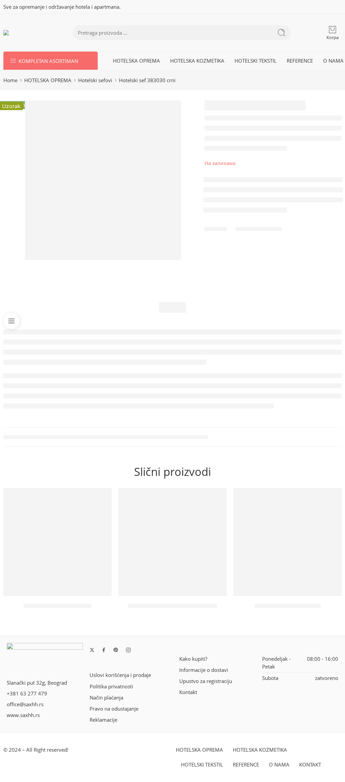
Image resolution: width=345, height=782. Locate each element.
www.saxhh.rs (23, 715)
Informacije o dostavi (203, 670)
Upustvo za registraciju (205, 681)
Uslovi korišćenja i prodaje (120, 675)
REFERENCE (300, 61)
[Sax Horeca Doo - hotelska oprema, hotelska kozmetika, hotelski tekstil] (24, 32)
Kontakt (188, 692)
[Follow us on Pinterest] (116, 650)
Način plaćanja (106, 697)
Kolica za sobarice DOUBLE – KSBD (172, 606)
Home (10, 80)
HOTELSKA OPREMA (136, 61)
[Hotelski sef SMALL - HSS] (287, 542)
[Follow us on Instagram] (128, 650)
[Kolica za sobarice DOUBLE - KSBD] (172, 542)
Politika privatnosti (111, 686)
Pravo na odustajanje (114, 709)
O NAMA (333, 61)
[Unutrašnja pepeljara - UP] (57, 542)
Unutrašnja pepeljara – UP (57, 606)
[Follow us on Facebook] (103, 650)
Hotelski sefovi (95, 80)
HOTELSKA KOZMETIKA (197, 61)
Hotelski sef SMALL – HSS (287, 606)
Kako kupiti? (193, 659)
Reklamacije (103, 720)
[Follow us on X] (92, 650)
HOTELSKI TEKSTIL (255, 61)
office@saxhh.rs (25, 704)
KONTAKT (310, 764)
